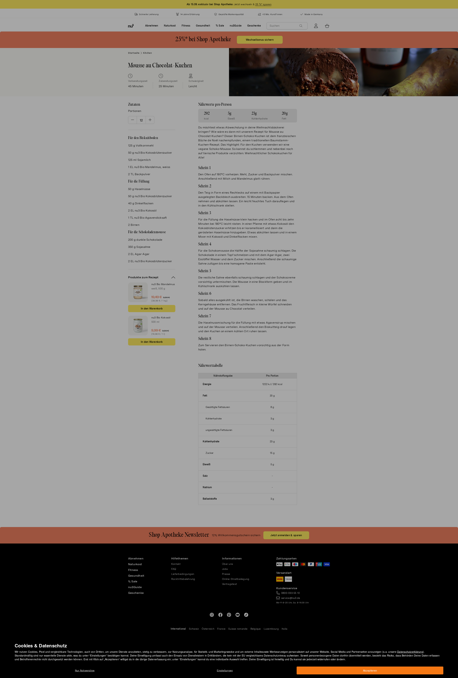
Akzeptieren (370, 670)
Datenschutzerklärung (410, 651)
